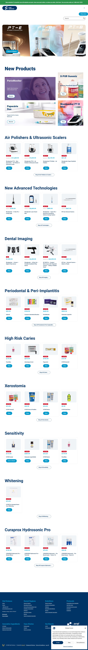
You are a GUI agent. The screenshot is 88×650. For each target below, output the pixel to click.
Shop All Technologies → (44, 225)
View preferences (81, 642)
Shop (63, 94)
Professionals (26, 626)
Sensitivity (69, 608)
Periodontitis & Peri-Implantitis (72, 603)
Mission (25, 614)
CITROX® (4, 626)
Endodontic (69, 610)
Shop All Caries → (44, 372)
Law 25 (47, 645)
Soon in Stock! (11, 460)
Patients (25, 628)
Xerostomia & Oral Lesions (72, 607)
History (3, 605)
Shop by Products (27, 603)
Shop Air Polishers (12, 51)
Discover (11, 96)
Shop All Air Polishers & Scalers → (44, 174)
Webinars (26, 610)
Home (3, 603)
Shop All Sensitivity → (44, 467)
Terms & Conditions (68, 646)
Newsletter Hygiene (27, 612)
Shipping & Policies (30, 645)
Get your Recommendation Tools (30, 607)
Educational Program (28, 605)
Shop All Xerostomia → (44, 420)
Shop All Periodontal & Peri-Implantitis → (44, 325)
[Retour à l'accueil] (9, 8)
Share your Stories (27, 629)
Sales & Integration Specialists (30, 616)
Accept (57, 642)
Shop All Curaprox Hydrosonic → (44, 565)
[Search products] (84, 18)
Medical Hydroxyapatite (6, 628)
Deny (69, 642)
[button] (85, 628)
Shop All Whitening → (44, 516)
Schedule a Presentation (28, 608)
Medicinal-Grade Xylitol (6, 629)
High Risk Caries (70, 605)
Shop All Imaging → (44, 277)
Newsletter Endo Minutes (50, 608)
